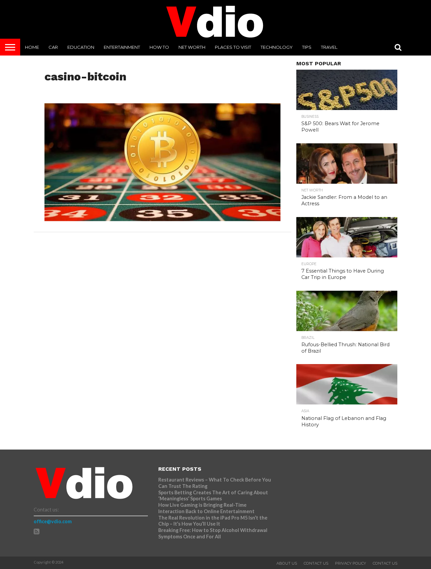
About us (286, 563)
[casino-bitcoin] (162, 219)
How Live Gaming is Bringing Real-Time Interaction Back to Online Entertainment (207, 508)
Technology (277, 47)
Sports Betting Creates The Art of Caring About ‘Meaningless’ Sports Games (213, 496)
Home (32, 47)
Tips (306, 47)
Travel (329, 47)
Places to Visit (233, 47)
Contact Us (316, 563)
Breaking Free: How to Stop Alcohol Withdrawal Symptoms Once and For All (212, 533)
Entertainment (122, 47)
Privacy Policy (350, 563)
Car (53, 47)
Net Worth (191, 47)
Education (80, 47)
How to (159, 47)
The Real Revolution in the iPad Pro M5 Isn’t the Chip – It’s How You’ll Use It (212, 521)
